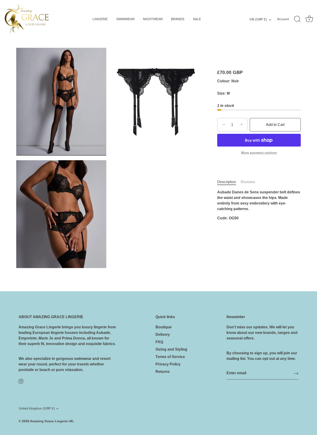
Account (283, 19)
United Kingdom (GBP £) (37, 408)
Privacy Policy (168, 364)
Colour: (223, 81)
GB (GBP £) (258, 19)
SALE (197, 19)
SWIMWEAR (125, 19)
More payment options (259, 153)
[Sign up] (296, 373)
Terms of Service (170, 357)
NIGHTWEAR (153, 19)
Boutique (163, 327)
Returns (162, 372)
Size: (221, 93)
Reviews (248, 182)
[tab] (229, 182)
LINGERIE (100, 19)
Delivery (162, 334)
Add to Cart (275, 125)
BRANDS (177, 19)
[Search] (297, 19)
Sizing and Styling (171, 349)
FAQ (159, 342)
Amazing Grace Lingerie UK (51, 421)
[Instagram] (21, 381)
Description (226, 182)
